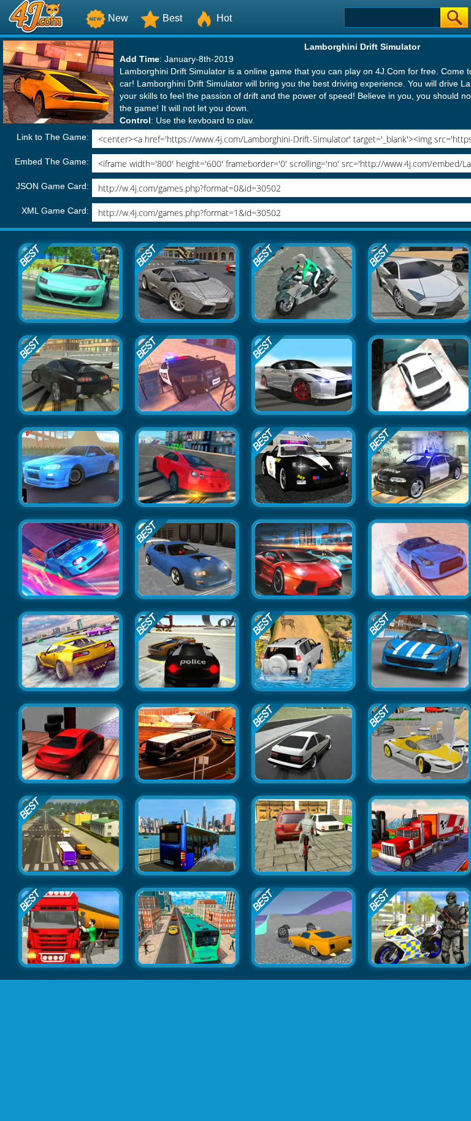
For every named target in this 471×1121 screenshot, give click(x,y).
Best (172, 18)
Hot (224, 18)
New (118, 18)
